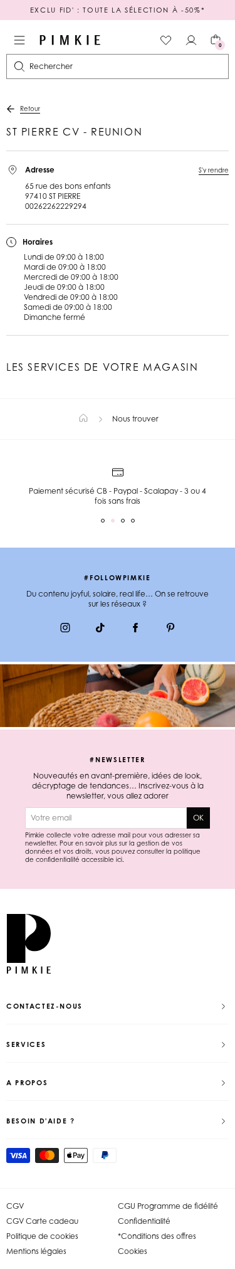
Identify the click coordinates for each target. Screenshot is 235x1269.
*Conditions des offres (157, 1236)
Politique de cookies (42, 1236)
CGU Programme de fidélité (168, 1206)
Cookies (132, 1251)
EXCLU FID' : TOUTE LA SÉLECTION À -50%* (117, 10)
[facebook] (135, 629)
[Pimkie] (70, 40)
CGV (15, 1206)
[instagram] (65, 629)
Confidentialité (144, 1221)
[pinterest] (170, 629)
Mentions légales (36, 1251)
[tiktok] (100, 629)
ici (119, 859)
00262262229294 (55, 206)
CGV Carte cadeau (42, 1221)
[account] (191, 40)
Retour (30, 108)
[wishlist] (166, 40)
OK (198, 817)
